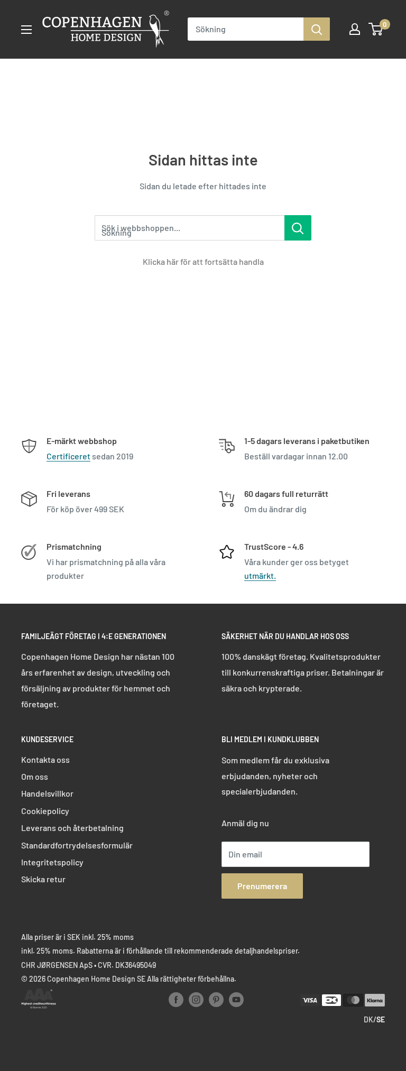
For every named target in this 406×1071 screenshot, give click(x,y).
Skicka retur (43, 879)
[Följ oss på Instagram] (196, 999)
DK (368, 1019)
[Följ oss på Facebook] (176, 999)
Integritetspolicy (52, 862)
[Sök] (316, 29)
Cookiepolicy (45, 811)
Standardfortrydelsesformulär (77, 845)
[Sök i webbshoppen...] (297, 228)
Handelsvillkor (47, 793)
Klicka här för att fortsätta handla (203, 261)
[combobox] (245, 29)
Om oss (34, 776)
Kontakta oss (45, 759)
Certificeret (68, 456)
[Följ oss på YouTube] (236, 999)
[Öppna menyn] (26, 29)
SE (380, 1019)
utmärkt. (260, 575)
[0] (376, 29)
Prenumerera (262, 886)
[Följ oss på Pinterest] (216, 999)
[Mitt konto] (354, 29)
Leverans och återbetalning (72, 828)
